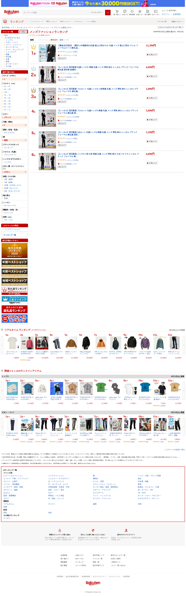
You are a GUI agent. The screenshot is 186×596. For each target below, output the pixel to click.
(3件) (146, 442)
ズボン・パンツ (12, 42)
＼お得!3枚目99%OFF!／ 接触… (174, 434)
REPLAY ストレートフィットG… (174, 353)
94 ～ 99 (7, 89)
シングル (7, 162)
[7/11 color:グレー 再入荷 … (160, 434)
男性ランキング (51, 21)
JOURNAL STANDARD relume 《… (12, 435)
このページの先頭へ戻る (175, 450)
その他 (8, 66)
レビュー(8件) (71, 138)
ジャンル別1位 (91, 21)
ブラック (7, 117)
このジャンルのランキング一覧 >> (170, 27)
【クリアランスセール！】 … (11, 353)
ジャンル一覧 (162, 21)
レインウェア (11, 52)
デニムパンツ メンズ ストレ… (100, 434)
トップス (9, 40)
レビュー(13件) (72, 95)
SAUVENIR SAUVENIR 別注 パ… (12, 398)
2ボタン (7, 172)
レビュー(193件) (72, 73)
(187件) (177, 442)
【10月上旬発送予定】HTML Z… (56, 398)
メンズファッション (41, 27)
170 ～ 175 (8, 220)
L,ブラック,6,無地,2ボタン (62, 27)
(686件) (133, 442)
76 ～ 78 (7, 95)
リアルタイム (78, 21)
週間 (61, 40)
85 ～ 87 (7, 86)
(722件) (118, 442)
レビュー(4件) (71, 52)
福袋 (7, 61)
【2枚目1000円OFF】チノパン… (115, 434)
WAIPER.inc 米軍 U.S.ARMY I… (86, 434)
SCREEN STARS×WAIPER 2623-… (27, 353)
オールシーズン (10, 205)
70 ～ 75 (7, 110)
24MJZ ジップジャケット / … (71, 353)
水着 (7, 59)
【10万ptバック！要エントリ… (130, 398)
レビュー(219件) (72, 117)
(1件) (87, 442)
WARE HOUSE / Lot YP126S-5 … (27, 398)
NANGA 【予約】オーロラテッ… (115, 353)
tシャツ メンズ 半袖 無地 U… (160, 398)
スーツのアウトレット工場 (68, 55)
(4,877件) (30, 442)
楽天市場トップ (8, 27)
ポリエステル (9, 132)
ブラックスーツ (10, 155)
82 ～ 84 (7, 101)
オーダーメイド (12, 64)
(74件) (162, 442)
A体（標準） (9, 179)
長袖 (6, 198)
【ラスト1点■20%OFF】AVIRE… (41, 353)
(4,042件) (74, 442)
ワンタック (8, 147)
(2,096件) (162, 406)
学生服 (8, 57)
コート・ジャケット (14, 45)
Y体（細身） (9, 182)
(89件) (44, 442)
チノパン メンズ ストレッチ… (56, 434)
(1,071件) (103, 442)
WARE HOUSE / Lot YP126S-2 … (71, 398)
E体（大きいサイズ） (12, 191)
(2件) (28, 360)
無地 (6, 140)
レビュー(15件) (72, 160)
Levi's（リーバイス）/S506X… (160, 353)
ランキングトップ (37, 21)
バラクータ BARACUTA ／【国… (145, 353)
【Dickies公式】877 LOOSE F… (145, 434)
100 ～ (6, 92)
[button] (125, 12)
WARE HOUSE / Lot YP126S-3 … (86, 398)
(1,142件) (59, 442)
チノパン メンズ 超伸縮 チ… (71, 434)
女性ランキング (65, 21)
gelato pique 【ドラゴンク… (41, 398)
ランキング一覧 (10, 235)
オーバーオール (12, 47)
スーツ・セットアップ (14, 50)
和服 (7, 54)
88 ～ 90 (7, 104)
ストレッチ (8, 213)
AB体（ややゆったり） (13, 185)
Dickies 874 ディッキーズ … (41, 434)
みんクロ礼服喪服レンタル (68, 77)
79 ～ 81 (7, 98)
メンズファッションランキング (49, 31)
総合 (6, 35)
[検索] (108, 12)
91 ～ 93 (7, 107)
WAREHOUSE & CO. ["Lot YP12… (100, 398)
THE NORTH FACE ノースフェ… (130, 353)
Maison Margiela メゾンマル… (85, 353)
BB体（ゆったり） (11, 188)
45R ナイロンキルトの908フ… (100, 353)
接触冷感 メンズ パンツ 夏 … (27, 434)
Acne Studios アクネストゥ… (56, 353)
